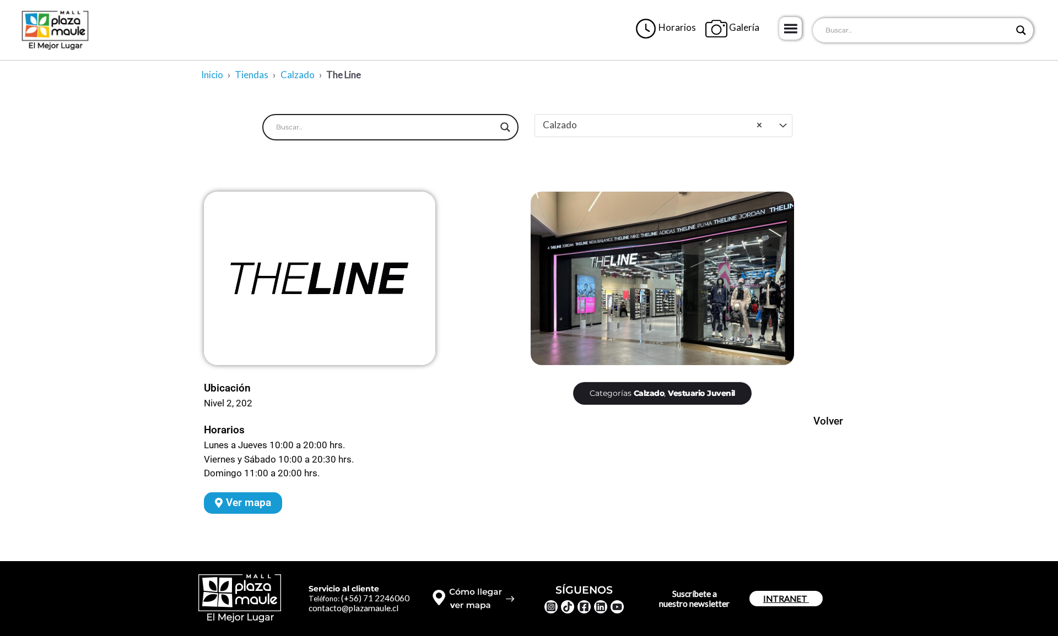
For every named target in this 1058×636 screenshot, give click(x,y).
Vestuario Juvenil (701, 393)
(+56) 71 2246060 (375, 598)
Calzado (297, 74)
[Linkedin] (600, 606)
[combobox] (663, 125)
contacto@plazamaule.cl (353, 608)
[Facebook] (584, 606)
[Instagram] (551, 606)
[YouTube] (617, 606)
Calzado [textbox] (652, 125)
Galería (743, 27)
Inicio (212, 74)
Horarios (676, 27)
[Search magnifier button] (1021, 30)
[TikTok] (567, 606)
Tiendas (251, 74)
